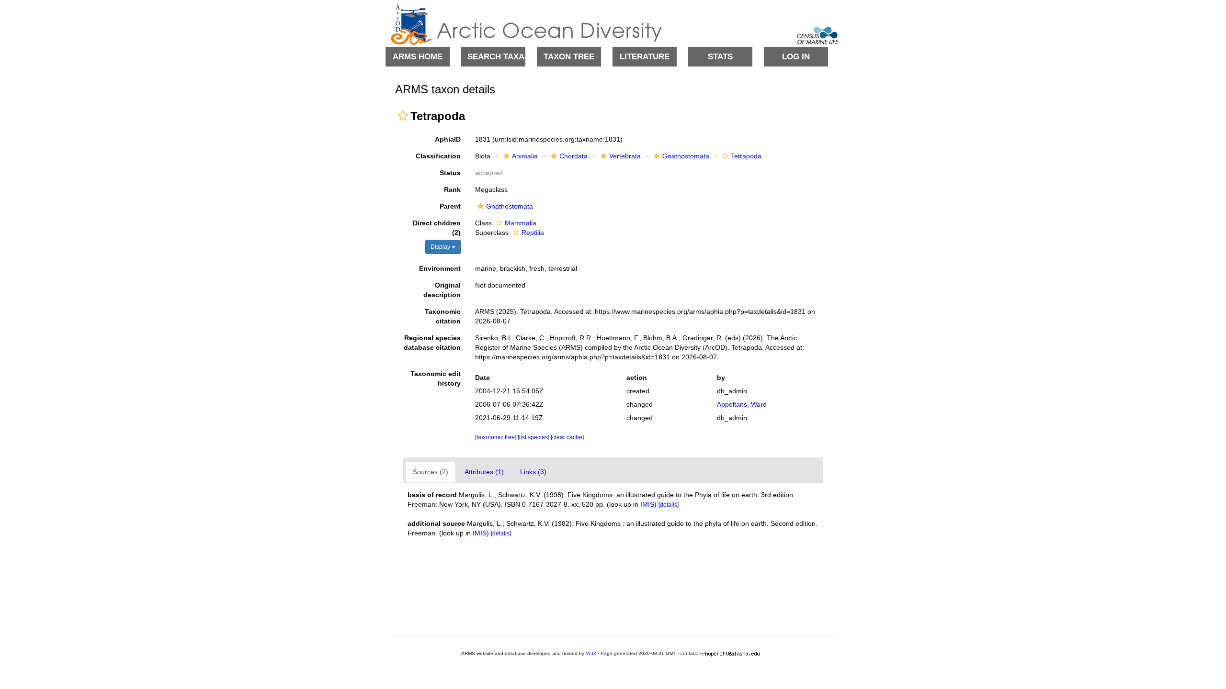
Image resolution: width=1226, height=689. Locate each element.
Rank (452, 189)
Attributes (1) (484, 472)
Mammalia (520, 223)
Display (441, 247)
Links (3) (533, 472)
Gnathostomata (685, 156)
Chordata (573, 156)
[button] (402, 116)
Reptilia (533, 232)
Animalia (525, 156)
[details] (668, 504)
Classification (438, 156)
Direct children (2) (437, 227)
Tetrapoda (746, 156)
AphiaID (448, 139)
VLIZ (591, 653)
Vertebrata (625, 156)
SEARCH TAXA (495, 56)
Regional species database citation (432, 342)
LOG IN (796, 56)
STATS (720, 56)
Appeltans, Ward (742, 404)
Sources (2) (430, 472)
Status (450, 173)
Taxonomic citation (443, 316)
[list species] (534, 437)
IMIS (647, 504)
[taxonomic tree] (496, 437)
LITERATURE (645, 56)
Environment (440, 268)
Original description (442, 290)
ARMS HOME (418, 56)
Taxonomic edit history (435, 378)
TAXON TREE (569, 56)
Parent (450, 206)
